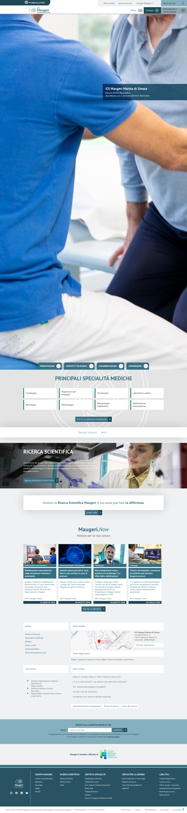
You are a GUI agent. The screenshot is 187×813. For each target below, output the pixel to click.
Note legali (164, 810)
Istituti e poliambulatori (44, 778)
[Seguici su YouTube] (27, 793)
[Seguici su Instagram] (11, 793)
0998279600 (149, 640)
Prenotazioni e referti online (170, 10)
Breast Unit (89, 788)
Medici (28, 641)
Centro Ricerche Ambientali (132, 785)
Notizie (37, 791)
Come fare (91, 512)
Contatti (150, 10)
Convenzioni (135, 366)
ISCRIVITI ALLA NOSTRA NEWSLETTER (93, 725)
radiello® (125, 788)
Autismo (88, 795)
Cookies (137, 810)
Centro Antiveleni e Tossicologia (133, 778)
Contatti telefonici (76, 366)
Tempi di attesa (111, 706)
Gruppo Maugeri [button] (144, 3)
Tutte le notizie (92, 609)
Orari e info (30, 645)
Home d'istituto (32, 634)
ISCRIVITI (118, 730)
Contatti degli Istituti (167, 778)
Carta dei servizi (129, 706)
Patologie (38, 785)
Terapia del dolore (91, 791)
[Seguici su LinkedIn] (21, 793)
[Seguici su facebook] (16, 793)
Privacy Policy (126, 810)
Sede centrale (164, 795)
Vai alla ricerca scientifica (39, 480)
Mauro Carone (37, 686)
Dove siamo (109, 3)
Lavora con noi (125, 3)
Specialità (38, 782)
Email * (64, 730)
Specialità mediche (34, 638)
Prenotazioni (47, 366)
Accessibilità (177, 810)
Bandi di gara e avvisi (166, 791)
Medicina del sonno (92, 782)
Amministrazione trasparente (86, 706)
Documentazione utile (35, 652)
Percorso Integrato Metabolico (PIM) (98, 798)
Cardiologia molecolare (93, 778)
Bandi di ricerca (65, 782)
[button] (140, 10)
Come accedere (32, 649)
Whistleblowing (150, 810)
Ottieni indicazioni (145, 645)
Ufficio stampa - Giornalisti (169, 785)
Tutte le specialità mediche (92, 419)
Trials (62, 785)
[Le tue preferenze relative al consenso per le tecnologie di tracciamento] (183, 809)
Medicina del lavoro (129, 782)
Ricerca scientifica (66, 778)
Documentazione (108, 366)
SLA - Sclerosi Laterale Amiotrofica (97, 785)
